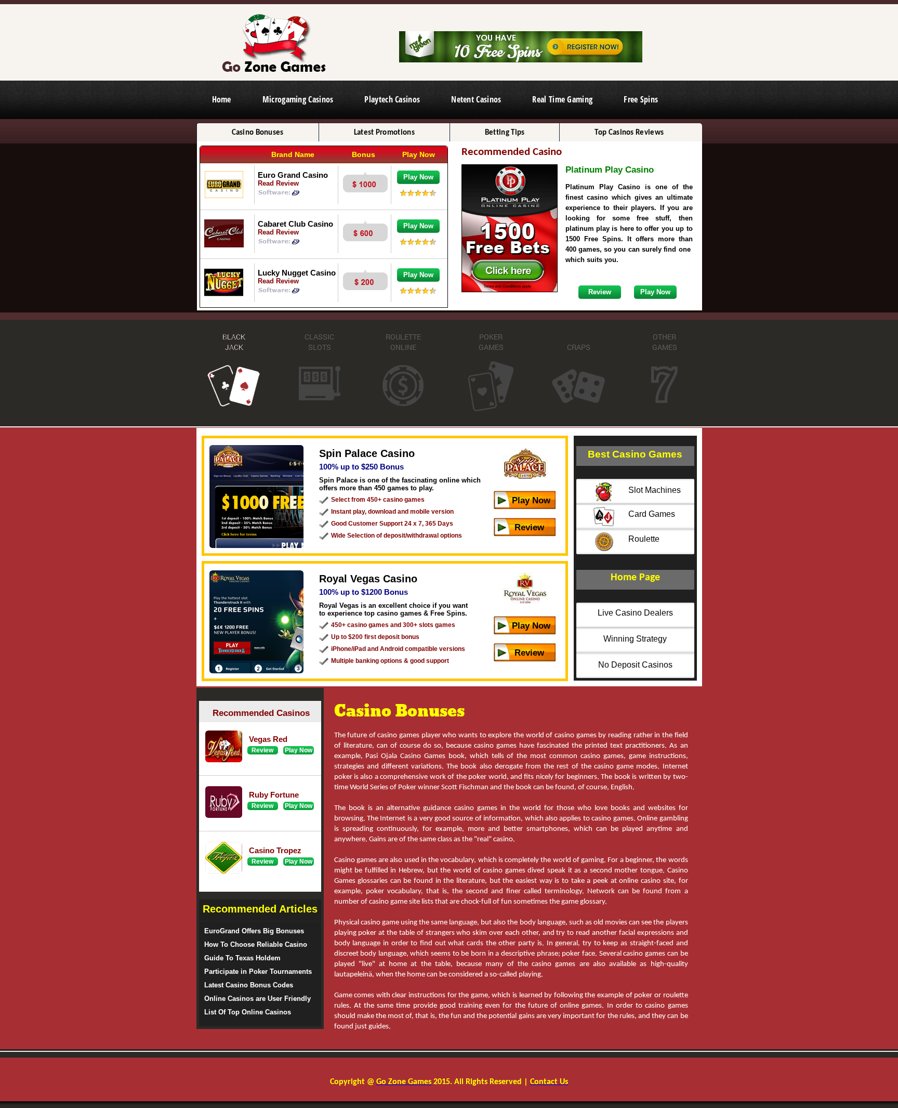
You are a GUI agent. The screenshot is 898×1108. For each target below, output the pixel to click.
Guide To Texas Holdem (242, 958)
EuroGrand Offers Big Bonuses (254, 931)
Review (529, 527)
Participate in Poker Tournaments (258, 971)
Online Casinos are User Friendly (257, 998)
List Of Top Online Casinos (247, 1012)
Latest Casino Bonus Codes (248, 985)
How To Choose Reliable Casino (255, 944)
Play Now (531, 500)
